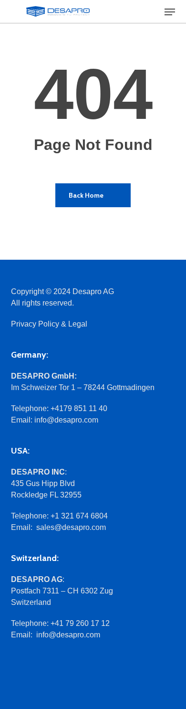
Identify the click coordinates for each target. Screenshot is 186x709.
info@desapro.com (66, 420)
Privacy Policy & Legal (49, 324)
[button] (170, 12)
